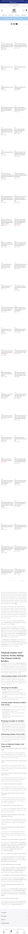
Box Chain (11, 15)
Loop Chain (17, 15)
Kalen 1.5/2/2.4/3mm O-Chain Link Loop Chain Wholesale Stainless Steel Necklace (20, 244)
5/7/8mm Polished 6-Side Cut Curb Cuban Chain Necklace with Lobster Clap (20, 571)
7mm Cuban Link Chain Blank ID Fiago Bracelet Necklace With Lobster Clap (7, 482)
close (26, 1)
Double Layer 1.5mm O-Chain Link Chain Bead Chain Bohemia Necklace (7, 395)
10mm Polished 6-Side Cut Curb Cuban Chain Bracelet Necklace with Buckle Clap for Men (7, 571)
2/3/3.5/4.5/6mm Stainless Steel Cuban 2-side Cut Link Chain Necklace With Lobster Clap (20, 417)
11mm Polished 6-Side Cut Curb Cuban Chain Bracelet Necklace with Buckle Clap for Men (20, 548)
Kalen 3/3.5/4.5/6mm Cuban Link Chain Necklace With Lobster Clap (6, 439)
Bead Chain (23, 15)
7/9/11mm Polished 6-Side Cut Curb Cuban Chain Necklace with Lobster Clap (20, 504)
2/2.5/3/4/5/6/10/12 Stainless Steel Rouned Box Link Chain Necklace (20, 287)
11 (18, 580)
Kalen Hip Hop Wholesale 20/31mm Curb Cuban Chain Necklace (6, 374)
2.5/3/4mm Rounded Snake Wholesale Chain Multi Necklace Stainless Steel (20, 175)
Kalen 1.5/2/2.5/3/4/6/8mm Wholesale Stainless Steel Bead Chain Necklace (7, 244)
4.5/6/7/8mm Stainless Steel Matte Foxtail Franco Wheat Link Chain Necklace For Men (20, 374)
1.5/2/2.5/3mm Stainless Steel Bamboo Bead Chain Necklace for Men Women (7, 352)
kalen (2, 42)
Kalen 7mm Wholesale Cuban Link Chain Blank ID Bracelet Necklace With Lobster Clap (20, 460)
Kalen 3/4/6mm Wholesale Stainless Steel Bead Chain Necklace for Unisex (19, 130)
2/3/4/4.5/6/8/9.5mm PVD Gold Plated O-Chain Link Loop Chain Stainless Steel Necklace (20, 266)
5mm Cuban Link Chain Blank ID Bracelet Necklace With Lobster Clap (20, 482)
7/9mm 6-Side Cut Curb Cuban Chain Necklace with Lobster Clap (7, 527)
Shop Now (17, 4)
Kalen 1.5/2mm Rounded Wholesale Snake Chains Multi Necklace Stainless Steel (20, 109)
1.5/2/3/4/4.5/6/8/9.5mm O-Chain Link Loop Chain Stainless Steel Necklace (6, 266)
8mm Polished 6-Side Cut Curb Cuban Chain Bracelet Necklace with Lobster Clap (20, 527)
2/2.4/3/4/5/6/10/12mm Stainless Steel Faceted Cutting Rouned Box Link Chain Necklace (7, 309)
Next (22, 580)
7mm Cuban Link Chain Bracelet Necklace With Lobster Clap (20, 439)
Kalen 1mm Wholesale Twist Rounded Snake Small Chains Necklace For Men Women (20, 153)
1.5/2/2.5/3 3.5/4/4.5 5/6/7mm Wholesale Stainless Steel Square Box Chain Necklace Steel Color (20, 45)
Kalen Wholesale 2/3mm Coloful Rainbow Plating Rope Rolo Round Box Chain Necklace (7, 109)
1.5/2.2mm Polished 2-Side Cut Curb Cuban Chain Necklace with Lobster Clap (20, 395)
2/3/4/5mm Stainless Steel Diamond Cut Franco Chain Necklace (6, 331)
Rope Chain (4, 15)
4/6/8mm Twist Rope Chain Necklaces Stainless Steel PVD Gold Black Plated (20, 309)
